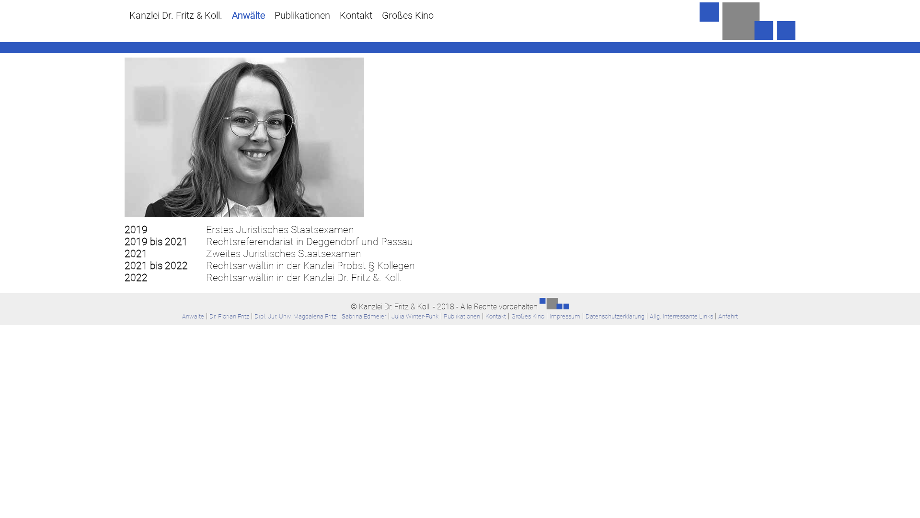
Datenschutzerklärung (615, 316)
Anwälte (248, 15)
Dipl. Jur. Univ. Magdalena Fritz (295, 316)
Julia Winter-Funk (414, 316)
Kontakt (356, 15)
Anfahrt (728, 316)
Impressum (565, 316)
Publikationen (302, 15)
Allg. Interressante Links (681, 316)
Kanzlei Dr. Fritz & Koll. (175, 15)
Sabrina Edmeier (364, 316)
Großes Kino (408, 15)
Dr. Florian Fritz (229, 316)
